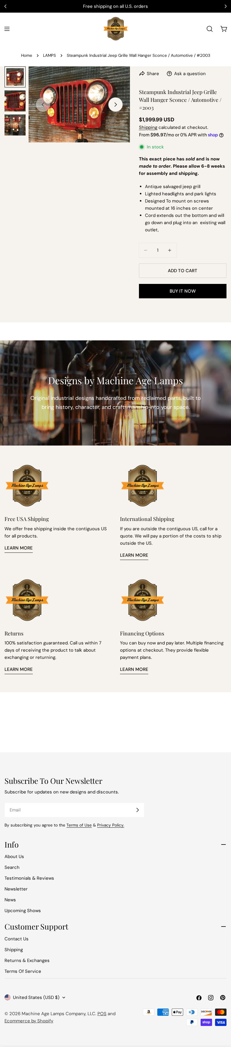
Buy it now (183, 291)
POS (101, 1014)
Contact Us (17, 939)
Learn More (19, 548)
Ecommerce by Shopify (29, 1021)
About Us (14, 857)
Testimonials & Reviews (29, 878)
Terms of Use (79, 825)
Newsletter (16, 889)
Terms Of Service (23, 971)
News (10, 900)
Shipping (148, 127)
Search (12, 867)
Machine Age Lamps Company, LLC (58, 1014)
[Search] (210, 29)
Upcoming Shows (23, 911)
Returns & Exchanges (27, 960)
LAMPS (49, 55)
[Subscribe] (137, 810)
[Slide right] (115, 104)
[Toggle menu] (7, 29)
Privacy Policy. (110, 825)
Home (26, 55)
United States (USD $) (36, 997)
